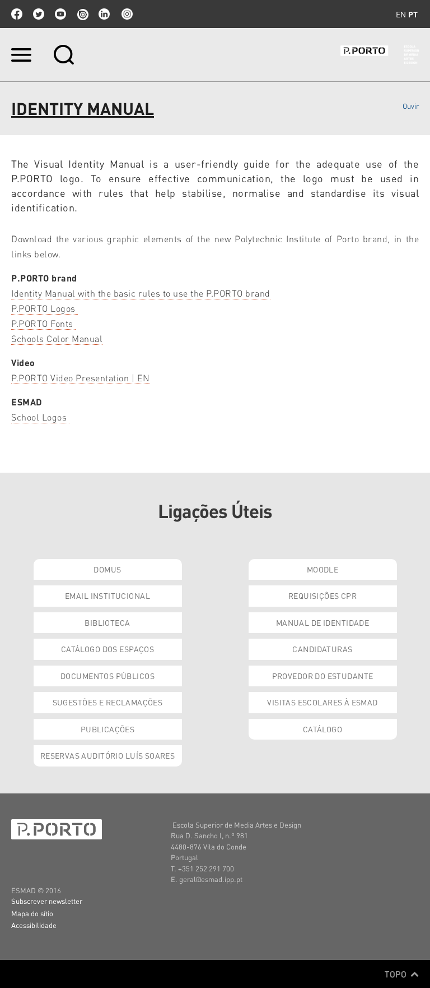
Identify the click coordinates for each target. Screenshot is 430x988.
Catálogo (322, 729)
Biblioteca (107, 622)
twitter (38, 14)
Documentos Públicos (107, 676)
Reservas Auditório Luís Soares (107, 755)
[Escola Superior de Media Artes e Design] (379, 54)
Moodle (323, 569)
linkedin (104, 14)
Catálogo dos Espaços (107, 649)
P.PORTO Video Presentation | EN (80, 378)
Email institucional (107, 595)
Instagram (126, 14)
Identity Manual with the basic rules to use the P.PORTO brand (140, 293)
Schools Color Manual (56, 338)
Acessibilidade (34, 925)
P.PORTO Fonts (43, 323)
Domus (107, 569)
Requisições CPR (322, 595)
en (401, 14)
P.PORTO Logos (44, 308)
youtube (60, 14)
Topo (397, 974)
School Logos (40, 417)
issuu (82, 14)
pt (413, 14)
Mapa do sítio (32, 913)
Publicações (108, 729)
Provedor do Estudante (322, 676)
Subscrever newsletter (46, 901)
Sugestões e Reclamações (108, 702)
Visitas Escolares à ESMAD (322, 702)
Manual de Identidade (322, 622)
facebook (16, 14)
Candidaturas (322, 649)
